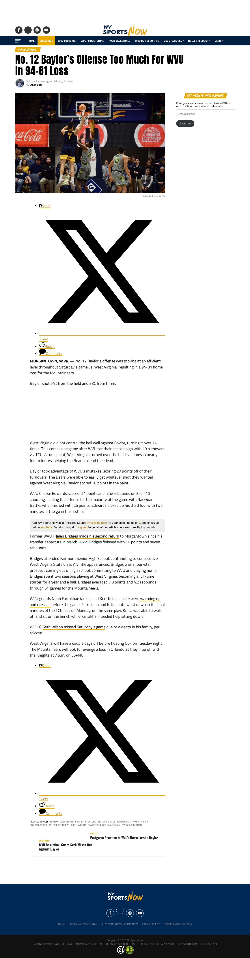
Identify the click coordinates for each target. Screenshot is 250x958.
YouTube (46, 527)
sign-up (82, 527)
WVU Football (67, 41)
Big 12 (80, 821)
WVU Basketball (119, 41)
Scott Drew (62, 825)
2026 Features (173, 41)
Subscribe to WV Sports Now (119, 924)
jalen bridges (107, 821)
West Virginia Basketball (105, 825)
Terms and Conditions (178, 924)
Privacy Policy (151, 924)
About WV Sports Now (83, 924)
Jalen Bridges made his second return (87, 536)
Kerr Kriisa (141, 821)
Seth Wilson (79, 825)
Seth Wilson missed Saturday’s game (74, 627)
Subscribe (46, 41)
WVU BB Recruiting (147, 41)
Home (31, 41)
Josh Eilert (124, 821)
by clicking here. (97, 523)
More (217, 41)
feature (91, 821)
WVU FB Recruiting (92, 41)
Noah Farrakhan (41, 825)
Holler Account (198, 41)
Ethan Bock (36, 85)
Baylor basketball (62, 821)
